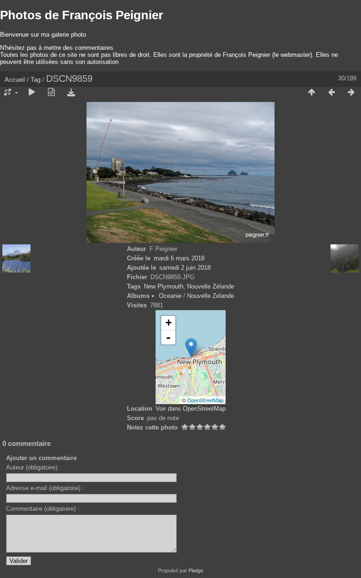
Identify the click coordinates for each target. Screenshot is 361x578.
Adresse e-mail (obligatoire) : (45, 488)
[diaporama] (31, 92)
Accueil (15, 79)
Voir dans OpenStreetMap (191, 408)
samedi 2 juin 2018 (185, 267)
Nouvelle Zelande (210, 295)
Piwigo (195, 570)
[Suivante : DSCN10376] (351, 92)
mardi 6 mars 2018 (179, 258)
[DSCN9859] (191, 347)
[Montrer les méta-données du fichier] (51, 92)
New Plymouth (163, 286)
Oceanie (170, 295)
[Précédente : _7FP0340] (331, 92)
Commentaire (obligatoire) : (42, 508)
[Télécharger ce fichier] (71, 92)
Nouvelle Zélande (210, 286)
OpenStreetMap (205, 400)
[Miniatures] (312, 92)
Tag (35, 79)
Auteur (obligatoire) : (33, 467)
